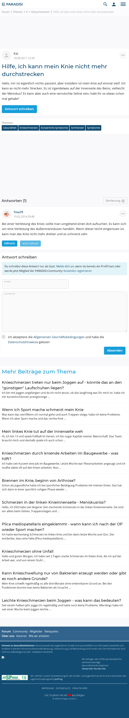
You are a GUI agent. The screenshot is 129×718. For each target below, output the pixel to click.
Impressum (48, 688)
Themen (18, 12)
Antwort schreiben (19, 109)
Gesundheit (9, 127)
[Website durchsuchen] (105, 4)
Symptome (93, 127)
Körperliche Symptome (54, 127)
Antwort (10, 293)
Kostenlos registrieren (77, 271)
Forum (5, 12)
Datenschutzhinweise (23, 342)
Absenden (114, 350)
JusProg (58, 678)
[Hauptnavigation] (123, 4)
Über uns (8, 636)
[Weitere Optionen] (123, 55)
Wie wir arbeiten (39, 636)
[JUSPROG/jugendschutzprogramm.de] (15, 677)
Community (20, 631)
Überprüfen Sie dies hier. (94, 668)
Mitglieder (36, 631)
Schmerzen (77, 127)
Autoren (21, 636)
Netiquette (51, 631)
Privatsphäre (79, 688)
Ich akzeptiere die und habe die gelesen (56, 339)
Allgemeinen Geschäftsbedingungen (58, 337)
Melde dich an (65, 266)
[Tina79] (8, 214)
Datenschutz (63, 688)
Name (7, 281)
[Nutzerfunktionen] (114, 4)
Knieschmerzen (40, 12)
